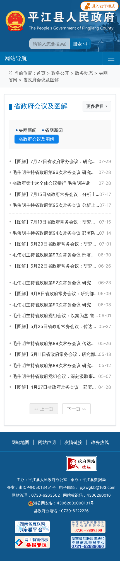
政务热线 (100, 442)
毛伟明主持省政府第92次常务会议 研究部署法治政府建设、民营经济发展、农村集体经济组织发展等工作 (62, 282)
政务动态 (84, 73)
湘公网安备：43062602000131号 (63, 503)
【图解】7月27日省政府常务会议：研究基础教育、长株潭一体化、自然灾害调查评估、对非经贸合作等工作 (62, 161)
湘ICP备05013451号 (37, 487)
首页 (41, 73)
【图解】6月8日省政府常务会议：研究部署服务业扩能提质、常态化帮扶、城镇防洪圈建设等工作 (62, 293)
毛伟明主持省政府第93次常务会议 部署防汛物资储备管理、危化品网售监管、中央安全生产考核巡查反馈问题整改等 (62, 255)
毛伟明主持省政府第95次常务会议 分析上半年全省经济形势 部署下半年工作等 (62, 205)
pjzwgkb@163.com (97, 487)
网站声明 (47, 442)
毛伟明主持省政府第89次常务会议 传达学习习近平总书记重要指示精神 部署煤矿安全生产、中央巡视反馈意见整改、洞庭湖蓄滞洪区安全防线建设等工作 (62, 343)
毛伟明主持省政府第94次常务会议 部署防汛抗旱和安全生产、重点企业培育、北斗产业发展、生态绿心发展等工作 (62, 233)
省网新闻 (54, 130)
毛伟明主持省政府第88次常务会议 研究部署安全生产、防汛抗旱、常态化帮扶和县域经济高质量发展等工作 (62, 365)
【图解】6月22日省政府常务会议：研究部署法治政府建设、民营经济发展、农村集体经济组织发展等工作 (62, 266)
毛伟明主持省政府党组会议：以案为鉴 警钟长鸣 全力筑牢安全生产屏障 (62, 315)
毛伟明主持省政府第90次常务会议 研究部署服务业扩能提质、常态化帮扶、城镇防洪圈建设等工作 (62, 304)
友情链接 (73, 442)
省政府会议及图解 (41, 79)
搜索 (78, 44)
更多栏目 (95, 106)
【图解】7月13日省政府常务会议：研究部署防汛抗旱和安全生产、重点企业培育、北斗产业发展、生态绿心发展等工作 (62, 222)
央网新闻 (28, 130)
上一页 (43, 409)
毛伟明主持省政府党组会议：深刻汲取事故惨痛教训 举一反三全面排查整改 (62, 376)
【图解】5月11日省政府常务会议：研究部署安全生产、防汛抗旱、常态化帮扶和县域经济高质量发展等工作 (62, 354)
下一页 (76, 409)
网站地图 (20, 442)
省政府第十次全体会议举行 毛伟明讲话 (62, 183)
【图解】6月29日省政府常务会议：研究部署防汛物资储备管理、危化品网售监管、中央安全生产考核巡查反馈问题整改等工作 (62, 244)
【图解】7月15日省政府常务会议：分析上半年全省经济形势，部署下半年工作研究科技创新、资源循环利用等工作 (62, 194)
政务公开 (60, 73)
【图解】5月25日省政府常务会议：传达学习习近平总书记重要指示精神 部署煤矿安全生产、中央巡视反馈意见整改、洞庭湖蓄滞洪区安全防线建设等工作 (62, 326)
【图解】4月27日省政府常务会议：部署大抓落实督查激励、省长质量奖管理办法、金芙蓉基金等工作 (62, 387)
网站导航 (15, 58)
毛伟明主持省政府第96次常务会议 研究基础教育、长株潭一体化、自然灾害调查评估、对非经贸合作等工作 (62, 172)
